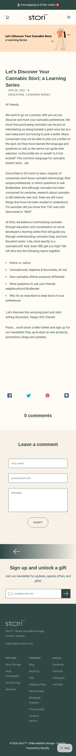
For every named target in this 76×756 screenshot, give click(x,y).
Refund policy (36, 691)
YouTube (58, 684)
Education (16, 94)
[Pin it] (47, 395)
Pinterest (58, 671)
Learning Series (38, 94)
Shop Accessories (12, 673)
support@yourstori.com (19, 643)
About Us (11, 689)
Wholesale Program (35, 700)
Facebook (58, 664)
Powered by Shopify (37, 748)
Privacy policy (37, 709)
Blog (31, 664)
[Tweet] (28, 395)
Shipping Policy (37, 684)
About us (34, 671)
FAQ (31, 677)
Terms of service (34, 718)
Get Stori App (13, 682)
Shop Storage (13, 664)
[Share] (9, 395)
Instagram (59, 677)
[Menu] (68, 17)
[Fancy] (66, 395)
